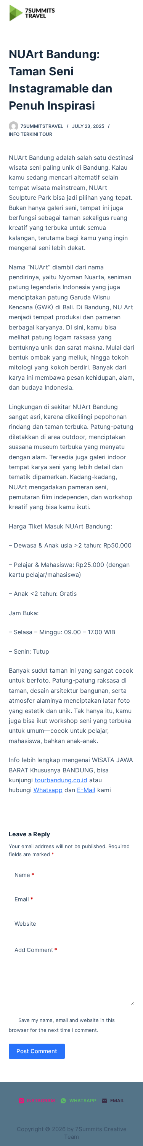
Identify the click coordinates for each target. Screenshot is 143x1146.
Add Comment (35, 949)
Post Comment (36, 1051)
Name (24, 875)
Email (23, 899)
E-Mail (86, 790)
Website (25, 923)
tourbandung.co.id (61, 780)
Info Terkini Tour (30, 134)
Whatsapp (48, 790)
